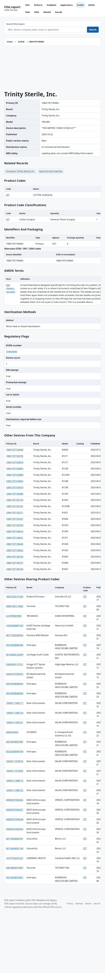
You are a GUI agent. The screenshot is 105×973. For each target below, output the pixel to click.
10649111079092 (14, 770)
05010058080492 (14, 683)
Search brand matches (50, 171)
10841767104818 (14, 462)
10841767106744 (14, 569)
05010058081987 (14, 741)
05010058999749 (14, 751)
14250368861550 (14, 625)
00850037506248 (14, 819)
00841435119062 (14, 606)
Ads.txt (97, 903)
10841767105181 (14, 506)
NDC (27, 5)
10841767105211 (14, 512)
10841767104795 (14, 456)
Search (93, 29)
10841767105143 (14, 499)
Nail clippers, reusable (10, 288)
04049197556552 (14, 673)
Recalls (58, 12)
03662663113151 (14, 664)
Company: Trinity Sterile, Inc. (20, 171)
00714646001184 (14, 848)
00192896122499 (14, 654)
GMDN (91, 5)
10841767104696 (14, 449)
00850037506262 (14, 799)
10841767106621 (14, 537)
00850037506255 (14, 829)
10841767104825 (14, 468)
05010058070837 (14, 877)
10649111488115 (14, 780)
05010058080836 (14, 693)
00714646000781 (14, 838)
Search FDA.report (15, 24)
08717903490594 (14, 635)
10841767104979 (14, 487)
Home (10, 41)
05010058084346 (14, 645)
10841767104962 (14, 481)
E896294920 (12, 732)
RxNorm (38, 5)
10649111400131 (14, 722)
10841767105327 (14, 518)
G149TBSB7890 (13, 615)
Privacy (70, 903)
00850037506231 (14, 809)
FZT (8, 195)
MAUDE (47, 12)
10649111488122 (14, 790)
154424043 (11, 351)
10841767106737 (14, 562)
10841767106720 (14, 556)
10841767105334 (14, 525)
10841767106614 (14, 531)
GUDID (80, 5)
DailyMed (51, 5)
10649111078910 (14, 761)
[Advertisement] (52, 68)
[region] (52, 192)
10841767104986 (14, 493)
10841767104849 (14, 474)
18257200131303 (14, 596)
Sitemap (79, 903)
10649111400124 (14, 712)
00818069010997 (14, 867)
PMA (27, 12)
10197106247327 (14, 858)
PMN (36, 12)
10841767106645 (14, 544)
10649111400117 (14, 703)
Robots (88, 903)
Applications (66, 5)
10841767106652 (14, 550)
